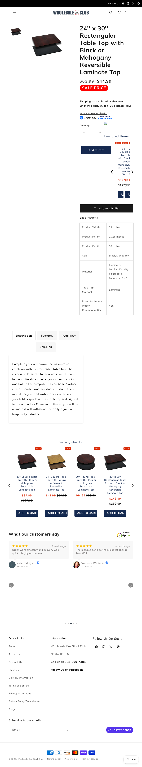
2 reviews (86, 573)
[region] (122, 172)
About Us (14, 654)
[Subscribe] (67, 730)
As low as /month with (93, 113)
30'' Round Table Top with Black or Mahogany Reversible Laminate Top (85, 483)
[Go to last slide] (112, 171)
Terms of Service (19, 685)
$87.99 (27, 495)
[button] (14, 12)
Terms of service (90, 759)
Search (13, 646)
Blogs (12, 709)
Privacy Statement (20, 693)
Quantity (85, 125)
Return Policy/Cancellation (25, 701)
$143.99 (115, 498)
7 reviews (22, 566)
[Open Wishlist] (118, 12)
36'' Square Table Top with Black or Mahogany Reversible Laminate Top (26, 483)
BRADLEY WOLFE (92, 570)
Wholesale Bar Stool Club (30, 759)
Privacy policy (71, 759)
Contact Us (15, 662)
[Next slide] (132, 171)
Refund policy (54, 759)
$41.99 (51, 495)
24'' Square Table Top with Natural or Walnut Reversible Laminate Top (56, 483)
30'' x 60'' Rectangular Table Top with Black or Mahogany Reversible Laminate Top (115, 485)
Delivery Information (21, 677)
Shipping (14, 670)
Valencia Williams (28, 563)
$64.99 (80, 495)
